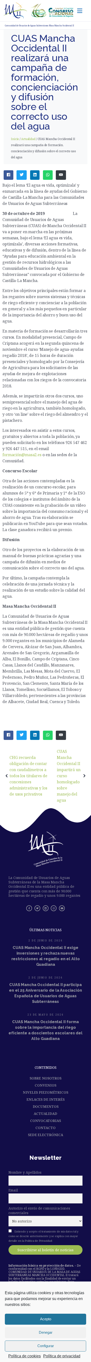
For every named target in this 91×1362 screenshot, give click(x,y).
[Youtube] (62, 908)
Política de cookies (24, 1356)
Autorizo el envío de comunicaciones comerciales (39, 1210)
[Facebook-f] (29, 908)
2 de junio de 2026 (45, 940)
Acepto (45, 1319)
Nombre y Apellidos (24, 1172)
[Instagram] (54, 908)
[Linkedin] (46, 908)
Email (13, 1190)
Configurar (45, 1346)
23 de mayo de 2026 (45, 1014)
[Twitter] (37, 908)
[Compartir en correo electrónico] (61, 175)
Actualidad (28, 139)
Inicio (15, 139)
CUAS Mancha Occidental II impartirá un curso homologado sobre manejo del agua (69, 776)
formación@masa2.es (21, 454)
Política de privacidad (61, 1356)
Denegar (45, 1332)
